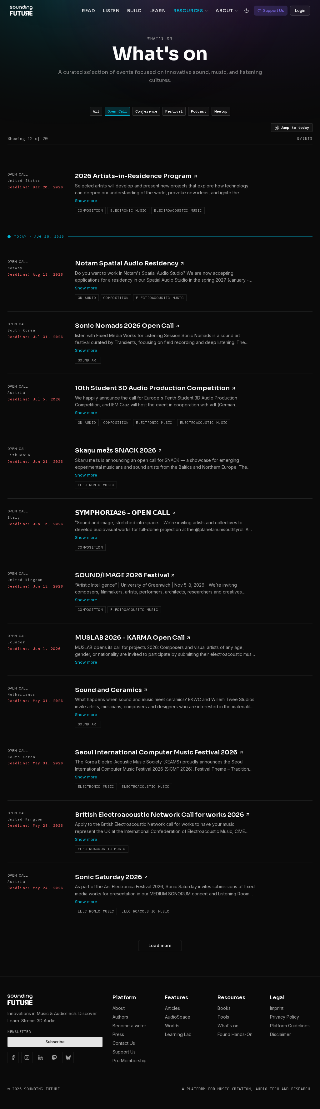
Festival (174, 111)
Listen (111, 10)
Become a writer (129, 1025)
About (224, 10)
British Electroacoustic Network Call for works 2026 (159, 815)
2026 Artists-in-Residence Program (133, 176)
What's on (228, 1025)
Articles (172, 1008)
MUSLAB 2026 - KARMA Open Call (130, 638)
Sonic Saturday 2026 (108, 877)
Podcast (198, 111)
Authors (120, 1016)
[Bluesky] (68, 1057)
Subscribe (55, 1041)
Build (134, 10)
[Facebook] (13, 1057)
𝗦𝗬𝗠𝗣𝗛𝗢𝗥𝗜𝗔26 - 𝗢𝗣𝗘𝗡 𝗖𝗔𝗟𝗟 (122, 513)
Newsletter (19, 1032)
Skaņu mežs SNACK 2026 (115, 450)
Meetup (221, 111)
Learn (157, 10)
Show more (86, 200)
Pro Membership (129, 1060)
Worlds (172, 1025)
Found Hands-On (235, 1034)
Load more (160, 945)
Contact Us (123, 1043)
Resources (188, 10)
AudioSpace (177, 1016)
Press (118, 1034)
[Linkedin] (40, 1057)
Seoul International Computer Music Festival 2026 (156, 752)
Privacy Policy (284, 1016)
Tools (223, 1016)
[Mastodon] (54, 1057)
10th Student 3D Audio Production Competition (152, 388)
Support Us (273, 10)
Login (300, 10)
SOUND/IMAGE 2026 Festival (122, 575)
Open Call (117, 111)
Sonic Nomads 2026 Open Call (124, 326)
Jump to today (295, 127)
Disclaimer (280, 1034)
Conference (146, 111)
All (96, 111)
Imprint (276, 1008)
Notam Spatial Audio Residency (126, 263)
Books (224, 1008)
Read (88, 10)
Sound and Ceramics (108, 690)
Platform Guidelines (290, 1025)
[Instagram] (26, 1057)
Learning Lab (178, 1034)
